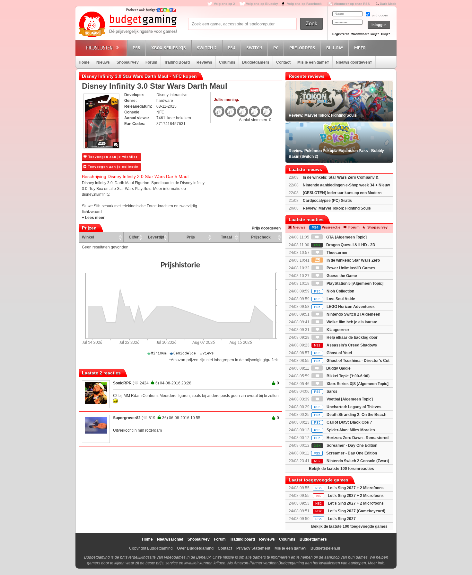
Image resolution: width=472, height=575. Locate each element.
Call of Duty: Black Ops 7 (343, 422)
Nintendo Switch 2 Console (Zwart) (351, 461)
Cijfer (134, 237)
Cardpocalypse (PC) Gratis (327, 200)
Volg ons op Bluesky (262, 3)
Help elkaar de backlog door (352, 337)
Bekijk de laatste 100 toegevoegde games (349, 526)
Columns (227, 62)
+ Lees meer (93, 217)
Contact (283, 62)
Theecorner (337, 252)
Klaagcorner (337, 330)
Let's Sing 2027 (342, 519)
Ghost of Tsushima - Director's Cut (351, 360)
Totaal (226, 237)
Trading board (242, 539)
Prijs (191, 237)
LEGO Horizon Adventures (344, 306)
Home (84, 62)
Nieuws (103, 62)
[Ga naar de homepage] (127, 25)
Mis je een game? (313, 62)
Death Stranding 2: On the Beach (350, 414)
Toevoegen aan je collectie (112, 166)
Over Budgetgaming (195, 548)
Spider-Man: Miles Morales (344, 430)
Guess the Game (341, 276)
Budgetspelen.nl (325, 548)
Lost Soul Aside (334, 299)
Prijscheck (261, 237)
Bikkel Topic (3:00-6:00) (348, 376)
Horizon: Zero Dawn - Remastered (351, 438)
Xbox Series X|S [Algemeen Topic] (357, 384)
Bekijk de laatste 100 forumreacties (341, 468)
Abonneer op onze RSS (352, 3)
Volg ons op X (224, 3)
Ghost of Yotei (333, 353)
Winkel (88, 237)
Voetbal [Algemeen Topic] (349, 399)
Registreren (340, 34)
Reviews (204, 62)
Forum (151, 62)
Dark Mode (388, 3)
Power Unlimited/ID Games (350, 268)
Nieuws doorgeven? (354, 62)
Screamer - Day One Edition (345, 445)
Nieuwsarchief (170, 539)
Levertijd (156, 237)
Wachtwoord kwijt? (365, 34)
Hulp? (385, 34)
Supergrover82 (127, 418)
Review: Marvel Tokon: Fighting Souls (337, 208)
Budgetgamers (255, 62)
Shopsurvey (128, 62)
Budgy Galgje (338, 368)
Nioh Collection (334, 291)
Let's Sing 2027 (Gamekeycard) (356, 511)
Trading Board (177, 62)
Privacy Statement (253, 548)
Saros (325, 391)
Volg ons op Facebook (304, 3)
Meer (360, 48)
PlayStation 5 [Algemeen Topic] (354, 283)
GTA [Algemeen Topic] (346, 237)
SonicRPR (122, 383)
